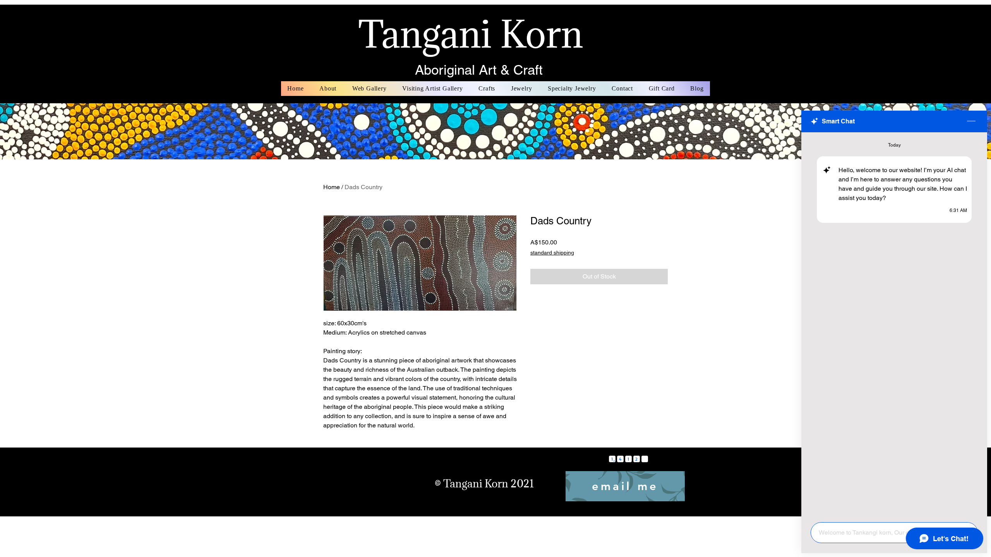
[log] (894, 325)
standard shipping (552, 252)
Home (331, 187)
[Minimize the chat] (971, 121)
